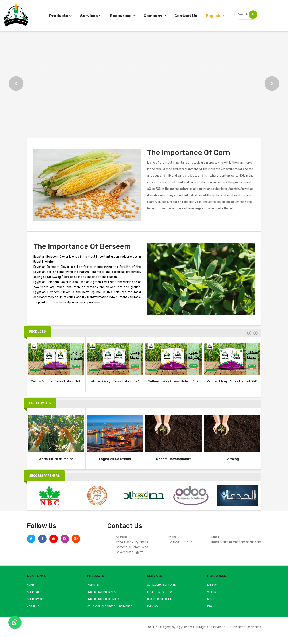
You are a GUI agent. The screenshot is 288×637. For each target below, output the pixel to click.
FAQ (209, 606)
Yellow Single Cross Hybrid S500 (109, 606)
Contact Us (185, 15)
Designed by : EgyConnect (176, 627)
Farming (232, 459)
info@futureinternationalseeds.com (236, 542)
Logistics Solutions (115, 459)
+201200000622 (180, 542)
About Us (33, 606)
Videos (211, 591)
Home (30, 584)
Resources (121, 15)
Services (89, 15)
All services (35, 599)
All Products (36, 591)
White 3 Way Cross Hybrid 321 (114, 381)
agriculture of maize (56, 459)
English (213, 15)
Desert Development (173, 459)
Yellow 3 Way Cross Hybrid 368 (232, 381)
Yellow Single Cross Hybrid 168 (56, 381)
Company (153, 15)
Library (212, 584)
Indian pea (93, 584)
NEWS (210, 599)
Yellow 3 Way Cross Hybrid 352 (173, 381)
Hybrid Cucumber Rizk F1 (103, 599)
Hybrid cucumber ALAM (102, 591)
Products (58, 15)
